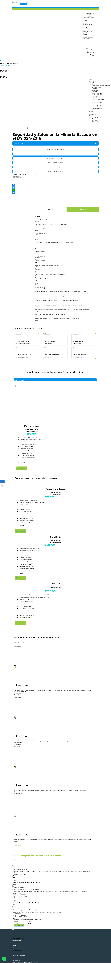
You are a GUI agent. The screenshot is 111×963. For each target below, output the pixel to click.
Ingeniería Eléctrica (87, 31)
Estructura (88, 14)
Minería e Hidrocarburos (88, 37)
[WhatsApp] (22, 190)
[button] (54, 843)
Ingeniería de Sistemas (87, 30)
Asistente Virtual (93, 56)
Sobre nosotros (90, 13)
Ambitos (14, 129)
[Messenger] (22, 192)
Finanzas (84, 23)
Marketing (84, 34)
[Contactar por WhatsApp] (4, 959)
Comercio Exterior (86, 19)
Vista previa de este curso (19, 874)
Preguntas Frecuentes (18, 955)
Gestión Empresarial (87, 26)
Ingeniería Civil (85, 28)
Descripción (82, 209)
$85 (95, 143)
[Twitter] (22, 187)
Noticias (88, 48)
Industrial (84, 27)
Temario (50, 209)
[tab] (55, 379)
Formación (15, 943)
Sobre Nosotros (16, 940)
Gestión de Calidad (87, 24)
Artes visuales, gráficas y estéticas (90, 17)
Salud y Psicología (86, 38)
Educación (84, 21)
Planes (87, 47)
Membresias (16, 957)
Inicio (87, 11)
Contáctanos (16, 960)
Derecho (84, 20)
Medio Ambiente (86, 35)
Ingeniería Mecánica (87, 32)
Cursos (2, 65)
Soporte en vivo (93, 54)
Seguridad (84, 40)
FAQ (87, 51)
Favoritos (7, 65)
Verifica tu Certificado (91, 49)
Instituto (14, 953)
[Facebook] (22, 185)
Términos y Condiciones (19, 947)
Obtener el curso (19, 925)
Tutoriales (91, 55)
